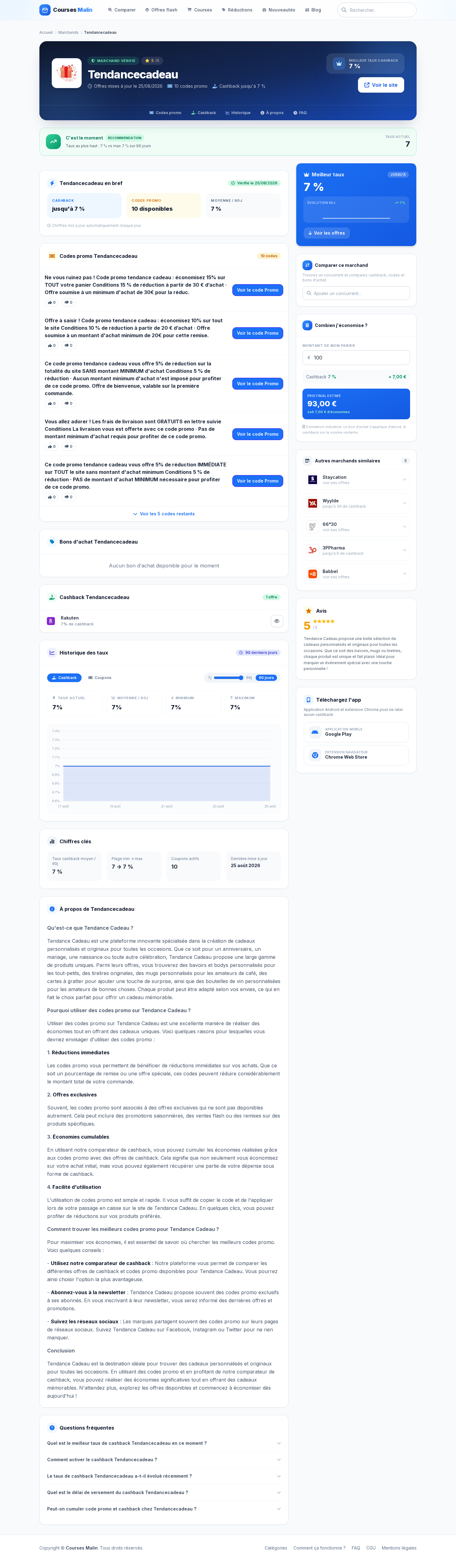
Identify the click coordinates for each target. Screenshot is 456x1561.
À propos (275, 112)
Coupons (103, 677)
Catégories (276, 1547)
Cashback (207, 112)
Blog (316, 9)
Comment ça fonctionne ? (319, 1547)
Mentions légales (399, 1547)
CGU (371, 1547)
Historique (241, 112)
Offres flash (164, 9)
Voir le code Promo (258, 290)
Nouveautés (282, 9)
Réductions (240, 9)
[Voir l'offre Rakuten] (277, 621)
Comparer (125, 9)
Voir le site (385, 85)
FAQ (303, 112)
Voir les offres (329, 233)
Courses (203, 9)
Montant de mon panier (328, 345)
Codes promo (168, 112)
